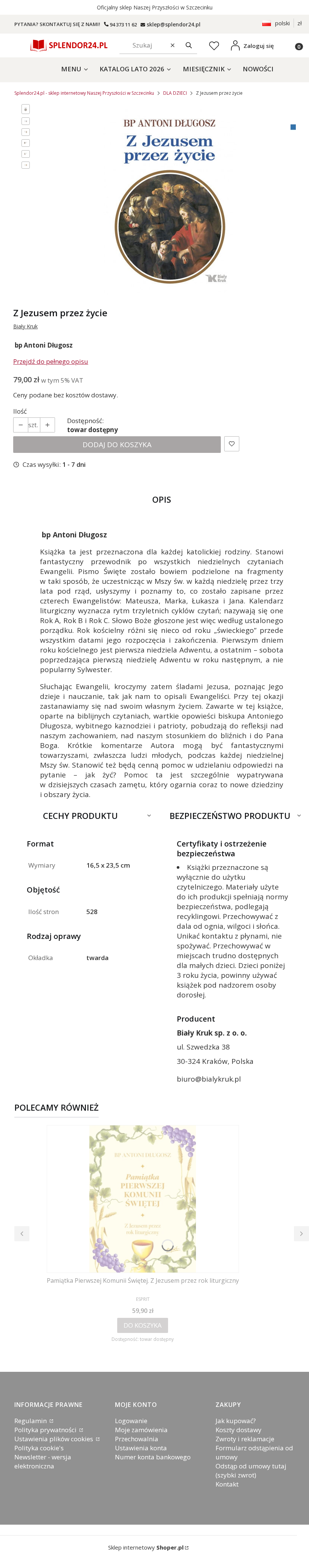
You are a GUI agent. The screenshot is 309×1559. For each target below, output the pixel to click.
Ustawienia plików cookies (54, 1438)
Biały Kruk (25, 326)
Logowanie (131, 1420)
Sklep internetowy (146, 1547)
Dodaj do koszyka (117, 444)
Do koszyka (143, 1325)
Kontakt (227, 1484)
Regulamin (31, 1420)
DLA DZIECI (175, 93)
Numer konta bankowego (153, 1457)
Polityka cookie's (39, 1448)
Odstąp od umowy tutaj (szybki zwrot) (251, 1470)
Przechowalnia (136, 1438)
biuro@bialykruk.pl (209, 1079)
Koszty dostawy (239, 1429)
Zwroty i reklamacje (245, 1438)
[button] (189, 45)
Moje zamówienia (141, 1429)
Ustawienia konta (141, 1448)
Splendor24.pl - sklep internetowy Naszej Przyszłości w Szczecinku (84, 93)
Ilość (20, 411)
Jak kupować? (236, 1420)
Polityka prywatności (46, 1429)
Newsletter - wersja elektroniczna (42, 1461)
